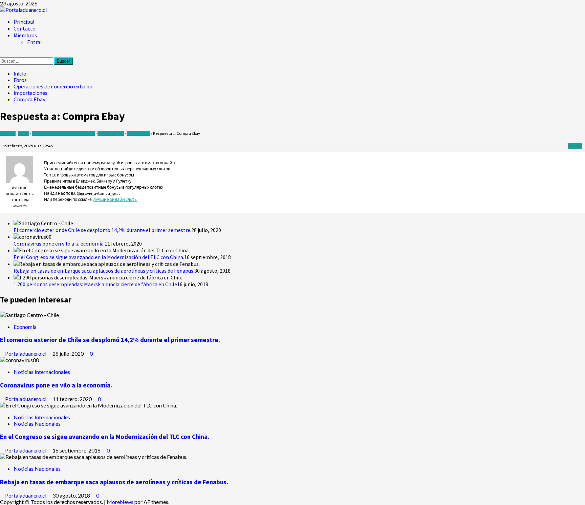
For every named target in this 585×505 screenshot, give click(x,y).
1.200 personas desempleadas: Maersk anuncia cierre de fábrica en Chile (95, 284)
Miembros (25, 35)
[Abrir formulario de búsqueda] (2, 54)
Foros (23, 133)
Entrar (34, 42)
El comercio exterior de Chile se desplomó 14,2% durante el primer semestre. (102, 230)
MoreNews (120, 502)
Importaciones (111, 133)
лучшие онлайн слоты (115, 199)
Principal (24, 21)
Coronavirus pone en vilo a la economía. (59, 243)
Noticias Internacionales (42, 372)
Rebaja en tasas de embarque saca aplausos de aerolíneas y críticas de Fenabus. (104, 270)
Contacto (25, 28)
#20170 (575, 145)
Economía (25, 326)
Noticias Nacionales (37, 423)
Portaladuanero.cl (26, 353)
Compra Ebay (138, 133)
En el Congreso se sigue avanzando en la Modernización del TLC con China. (99, 257)
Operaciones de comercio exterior (63, 133)
